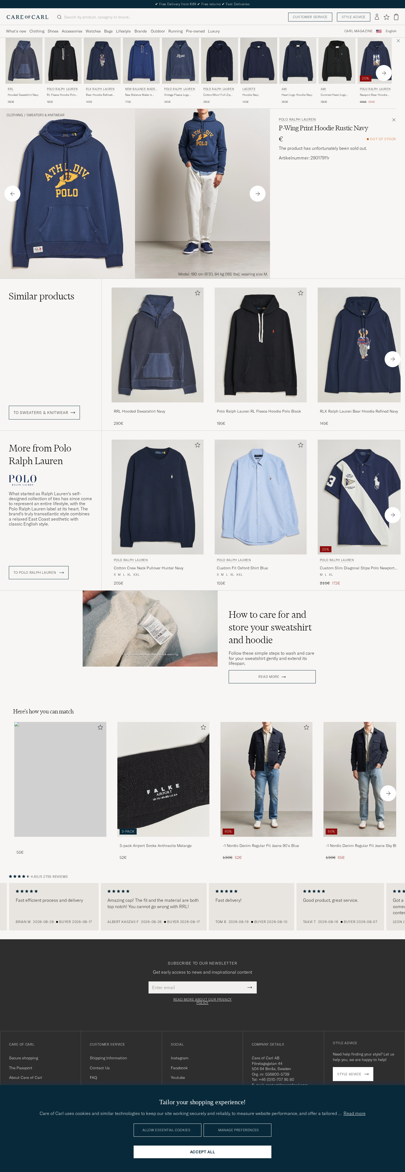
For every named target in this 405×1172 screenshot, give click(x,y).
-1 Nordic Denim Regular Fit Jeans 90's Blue (261, 845)
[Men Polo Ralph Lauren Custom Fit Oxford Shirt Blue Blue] (261, 497)
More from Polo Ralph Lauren (40, 454)
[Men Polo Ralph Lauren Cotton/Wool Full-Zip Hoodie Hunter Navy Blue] (219, 61)
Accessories (72, 31)
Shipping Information (108, 1057)
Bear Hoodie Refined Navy (99, 95)
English (391, 31)
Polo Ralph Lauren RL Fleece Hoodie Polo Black (259, 411)
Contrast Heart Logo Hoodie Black (333, 95)
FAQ (93, 1077)
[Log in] (377, 17)
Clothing (36, 31)
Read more (268, 677)
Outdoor (158, 31)
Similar (41, 296)
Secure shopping (23, 1057)
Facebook (179, 1067)
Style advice (354, 17)
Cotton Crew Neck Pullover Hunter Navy (148, 567)
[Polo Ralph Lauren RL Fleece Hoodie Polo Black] (261, 406)
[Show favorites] (386, 17)
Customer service (310, 17)
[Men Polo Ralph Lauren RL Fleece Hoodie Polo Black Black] (63, 61)
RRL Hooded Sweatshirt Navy (139, 411)
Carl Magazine (358, 31)
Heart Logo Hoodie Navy (297, 95)
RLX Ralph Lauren (100, 89)
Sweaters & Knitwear (45, 115)
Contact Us (100, 1067)
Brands (140, 31)
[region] (202, 906)
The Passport (20, 1067)
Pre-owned (195, 31)
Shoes (53, 31)
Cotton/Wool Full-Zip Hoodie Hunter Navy (217, 95)
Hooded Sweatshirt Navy (23, 95)
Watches (93, 31)
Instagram (179, 1057)
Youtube (178, 1077)
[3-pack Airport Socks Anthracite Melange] (163, 840)
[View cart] (396, 17)
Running (175, 31)
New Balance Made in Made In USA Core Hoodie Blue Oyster (138, 95)
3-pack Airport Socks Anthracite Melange (155, 845)
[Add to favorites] (196, 294)
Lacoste (248, 89)
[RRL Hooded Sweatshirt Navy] (158, 406)
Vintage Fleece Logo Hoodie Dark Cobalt (176, 95)
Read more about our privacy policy (202, 1001)
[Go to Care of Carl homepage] (27, 17)
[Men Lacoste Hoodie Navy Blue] (258, 61)
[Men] (60, 779)
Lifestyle (123, 31)
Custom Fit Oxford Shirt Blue (242, 567)
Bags (108, 31)
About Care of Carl (25, 1077)
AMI (284, 89)
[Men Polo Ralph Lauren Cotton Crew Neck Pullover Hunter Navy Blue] (158, 497)
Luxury (214, 31)
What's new (16, 31)
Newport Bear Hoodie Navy (373, 95)
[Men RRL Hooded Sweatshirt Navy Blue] (24, 61)
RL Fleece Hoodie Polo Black (61, 95)
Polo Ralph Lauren (62, 89)
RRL (10, 89)
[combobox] (391, 31)
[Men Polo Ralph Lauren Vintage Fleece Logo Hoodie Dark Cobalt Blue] (180, 61)
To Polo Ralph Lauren (35, 573)
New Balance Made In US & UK (141, 89)
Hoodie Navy (250, 95)
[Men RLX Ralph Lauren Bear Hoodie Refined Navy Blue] (102, 61)
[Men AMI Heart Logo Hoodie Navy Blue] (297, 61)
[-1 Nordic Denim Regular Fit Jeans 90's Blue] (266, 840)
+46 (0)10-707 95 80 (276, 1079)
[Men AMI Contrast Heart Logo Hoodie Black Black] (336, 61)
